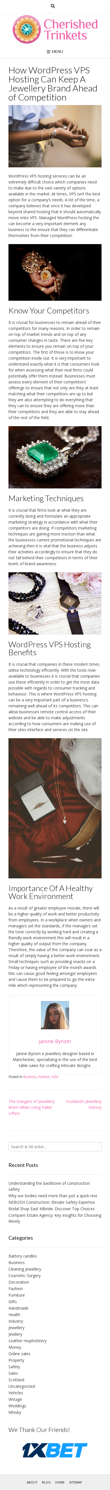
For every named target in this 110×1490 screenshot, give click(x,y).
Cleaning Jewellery (24, 1269)
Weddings (17, 1405)
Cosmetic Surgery (24, 1275)
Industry (15, 1321)
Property (16, 1360)
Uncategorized (21, 1386)
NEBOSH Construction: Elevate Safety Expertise (51, 1202)
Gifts (54, 1076)
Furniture (16, 1295)
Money (14, 1347)
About (32, 1482)
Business (29, 1076)
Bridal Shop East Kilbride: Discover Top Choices (51, 1208)
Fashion (44, 1076)
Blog (46, 1482)
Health (14, 1314)
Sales (13, 1373)
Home (60, 1482)
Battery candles (22, 1256)
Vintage (15, 1399)
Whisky (14, 1412)
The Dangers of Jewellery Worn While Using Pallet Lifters (31, 1107)
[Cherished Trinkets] (55, 29)
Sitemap (75, 1482)
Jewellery (16, 1327)
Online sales (19, 1353)
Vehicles (15, 1392)
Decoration (18, 1282)
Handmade (18, 1308)
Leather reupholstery (27, 1340)
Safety (14, 1366)
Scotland (16, 1379)
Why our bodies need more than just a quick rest (52, 1195)
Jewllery (15, 1334)
